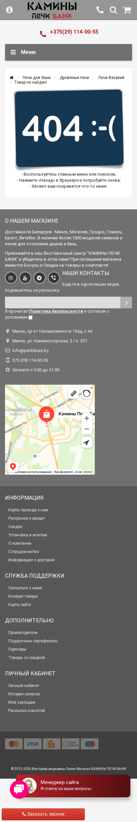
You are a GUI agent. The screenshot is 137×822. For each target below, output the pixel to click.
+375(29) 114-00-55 (74, 32)
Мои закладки (21, 702)
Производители (23, 632)
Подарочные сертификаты (33, 641)
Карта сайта (19, 604)
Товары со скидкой (26, 657)
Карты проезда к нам (28, 510)
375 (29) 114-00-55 (30, 360)
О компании (19, 543)
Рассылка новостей (26, 710)
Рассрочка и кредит (26, 518)
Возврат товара (23, 596)
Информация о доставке (31, 560)
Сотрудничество (23, 551)
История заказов (24, 694)
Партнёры (17, 649)
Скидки (15, 526)
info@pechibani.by (30, 350)
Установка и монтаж (27, 535)
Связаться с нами (25, 588)
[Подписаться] (126, 302)
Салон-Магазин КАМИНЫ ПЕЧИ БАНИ (96, 769)
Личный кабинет (23, 685)
